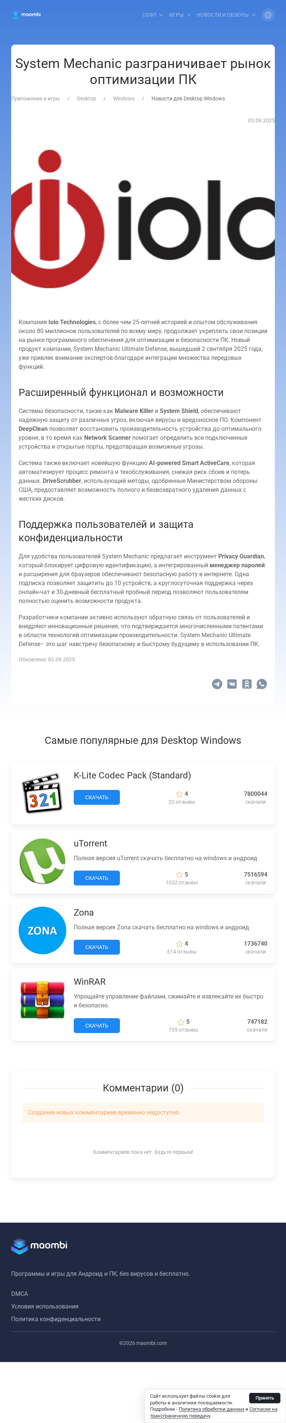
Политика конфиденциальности (56, 1319)
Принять (264, 1398)
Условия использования (45, 1306)
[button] (268, 15)
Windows (123, 98)
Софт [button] (149, 15)
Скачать (96, 797)
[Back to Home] (26, 15)
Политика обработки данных (211, 1409)
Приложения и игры (35, 98)
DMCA (19, 1293)
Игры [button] (176, 15)
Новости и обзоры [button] (223, 15)
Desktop (86, 98)
